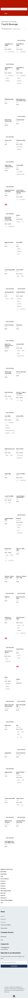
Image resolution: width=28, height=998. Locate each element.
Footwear (3, 881)
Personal (3, 895)
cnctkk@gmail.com (5, 947)
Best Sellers (3, 871)
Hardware (3, 883)
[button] (26, 13)
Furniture (3, 886)
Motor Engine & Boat (6, 890)
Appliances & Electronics (7, 869)
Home (3, 21)
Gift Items (3, 888)
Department (4, 874)
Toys (2, 902)
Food (2, 876)
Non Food (3, 893)
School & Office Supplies (7, 900)
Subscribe (14, 966)
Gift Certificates (5, 878)
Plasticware (3, 897)
